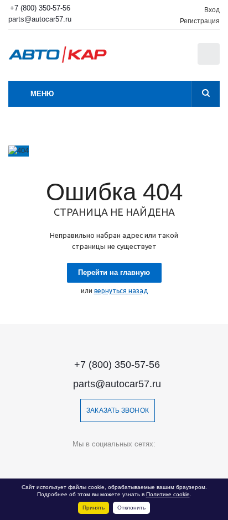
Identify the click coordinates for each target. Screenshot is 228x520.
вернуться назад (121, 290)
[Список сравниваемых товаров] (153, 59)
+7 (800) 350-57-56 (40, 8)
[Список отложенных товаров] (177, 57)
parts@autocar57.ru (39, 19)
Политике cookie (168, 494)
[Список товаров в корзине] (210, 62)
